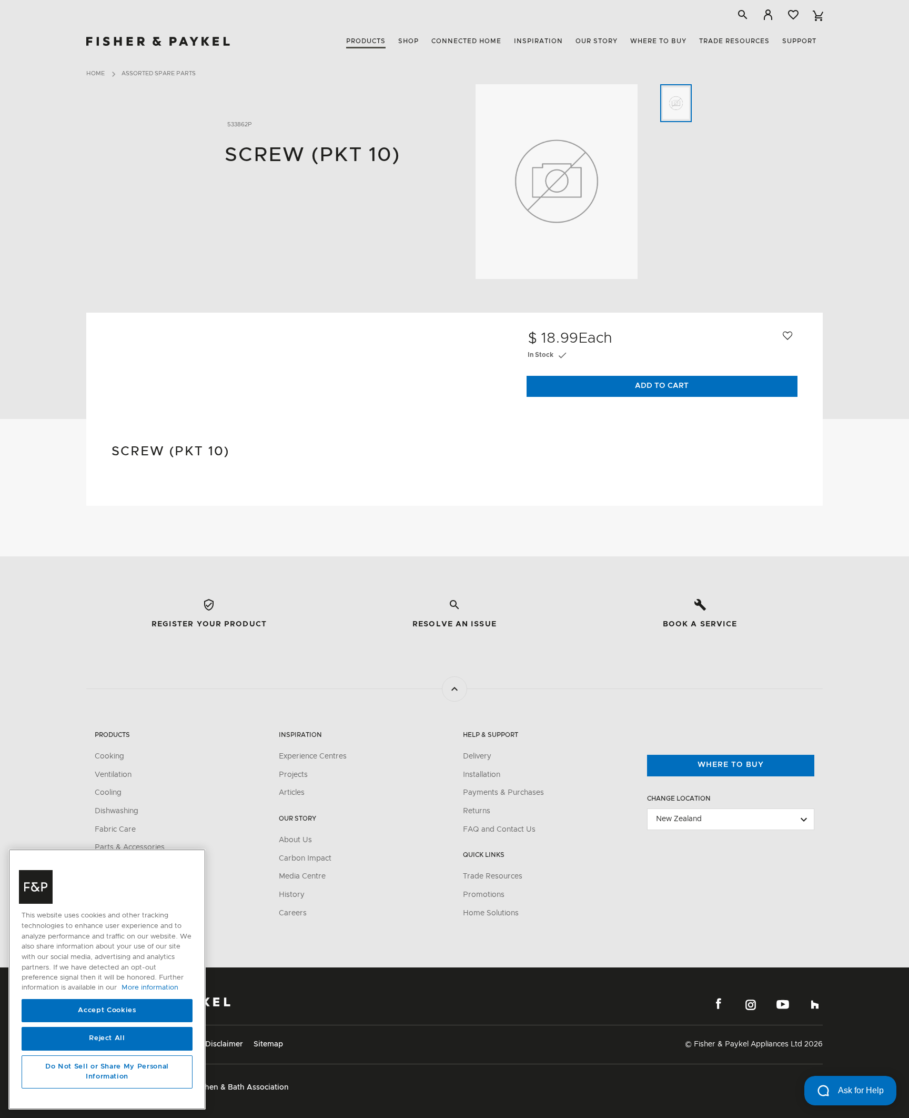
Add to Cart (662, 386)
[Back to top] (454, 689)
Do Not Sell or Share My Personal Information (107, 1072)
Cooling (108, 792)
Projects (293, 774)
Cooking (109, 756)
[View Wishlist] (793, 14)
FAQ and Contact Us (499, 829)
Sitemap (268, 1044)
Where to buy (731, 764)
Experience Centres (313, 756)
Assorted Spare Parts (159, 73)
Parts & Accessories (130, 847)
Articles (292, 792)
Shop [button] (408, 41)
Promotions (483, 895)
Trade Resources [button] (734, 41)
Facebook (718, 1004)
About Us (295, 840)
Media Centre (302, 876)
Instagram (751, 1004)
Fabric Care (115, 829)
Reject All (107, 1038)
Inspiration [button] (538, 41)
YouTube (783, 1004)
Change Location (679, 798)
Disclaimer (224, 1044)
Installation (481, 774)
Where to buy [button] (658, 41)
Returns (476, 811)
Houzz (815, 1004)
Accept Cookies (107, 1010)
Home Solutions (491, 913)
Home (95, 73)
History (292, 895)
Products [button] (366, 41)
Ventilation (113, 774)
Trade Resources (492, 876)
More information (150, 988)
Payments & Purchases (503, 792)
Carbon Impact (305, 858)
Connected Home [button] (466, 41)
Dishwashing (116, 811)
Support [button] (799, 41)
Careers (293, 913)
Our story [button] (596, 41)
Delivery (477, 756)
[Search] (742, 14)
